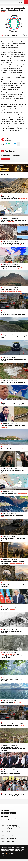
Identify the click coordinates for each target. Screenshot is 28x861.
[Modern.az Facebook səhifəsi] (2, 819)
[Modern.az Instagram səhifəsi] (5, 819)
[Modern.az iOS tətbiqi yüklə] (12, 813)
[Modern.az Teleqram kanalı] (8, 819)
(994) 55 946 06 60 (11, 838)
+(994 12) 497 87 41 (11, 835)
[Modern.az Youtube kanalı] (10, 819)
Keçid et (6, 159)
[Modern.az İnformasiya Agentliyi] (6, 807)
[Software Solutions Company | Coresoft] (9, 853)
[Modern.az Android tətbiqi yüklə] (4, 813)
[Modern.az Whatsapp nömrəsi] (13, 819)
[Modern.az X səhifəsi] (16, 819)
